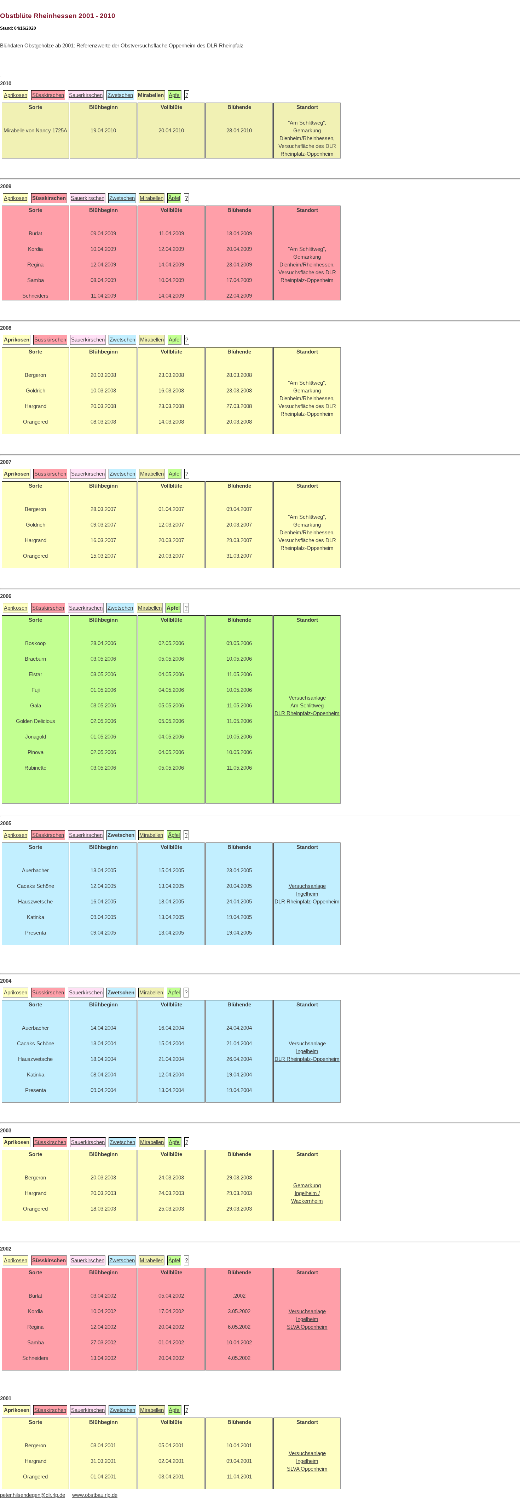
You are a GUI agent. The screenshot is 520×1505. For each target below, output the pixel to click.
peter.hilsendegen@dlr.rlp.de (32, 1495)
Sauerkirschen (86, 95)
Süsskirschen (48, 95)
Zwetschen (120, 95)
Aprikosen (15, 95)
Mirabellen (151, 198)
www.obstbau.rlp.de (94, 1495)
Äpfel (174, 95)
